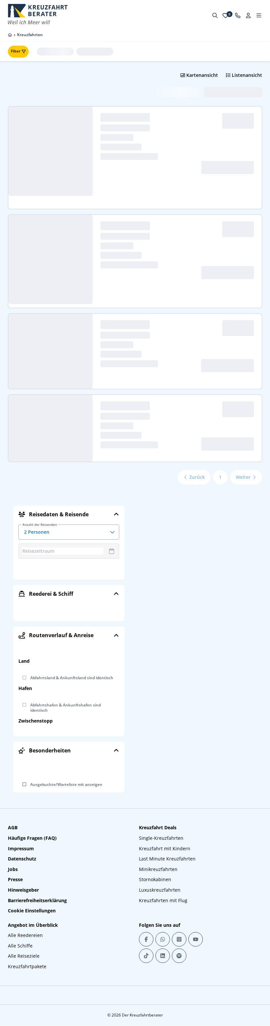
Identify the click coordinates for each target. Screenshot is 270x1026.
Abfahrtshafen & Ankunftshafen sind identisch (65, 708)
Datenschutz (22, 859)
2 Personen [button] (39, 529)
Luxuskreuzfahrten (159, 890)
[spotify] (179, 955)
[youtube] (195, 939)
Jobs (13, 869)
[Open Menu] (259, 15)
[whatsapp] (162, 939)
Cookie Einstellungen (32, 910)
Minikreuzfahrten (158, 869)
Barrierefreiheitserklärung (37, 900)
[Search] (215, 15)
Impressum (21, 848)
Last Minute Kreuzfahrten (167, 859)
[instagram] (179, 939)
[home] (10, 35)
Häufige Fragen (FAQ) (32, 838)
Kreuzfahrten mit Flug (163, 900)
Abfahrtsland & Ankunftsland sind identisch (71, 677)
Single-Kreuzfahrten (161, 838)
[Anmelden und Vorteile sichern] (248, 15)
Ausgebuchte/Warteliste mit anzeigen (66, 784)
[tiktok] (146, 955)
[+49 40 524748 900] (237, 15)
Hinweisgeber (23, 890)
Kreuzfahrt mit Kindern (164, 848)
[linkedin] (162, 955)
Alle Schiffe (20, 946)
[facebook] (146, 939)
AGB (12, 827)
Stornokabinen (155, 879)
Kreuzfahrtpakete (27, 966)
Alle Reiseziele (24, 956)
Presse (15, 879)
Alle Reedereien (25, 935)
